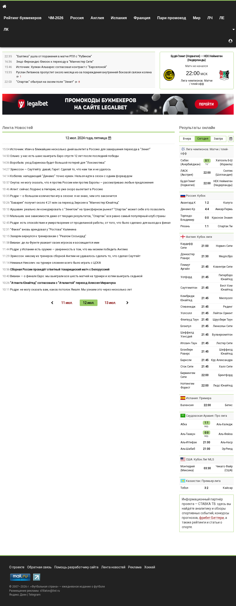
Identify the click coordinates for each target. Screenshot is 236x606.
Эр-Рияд (227, 448)
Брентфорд (225, 375)
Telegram (35, 594)
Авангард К (188, 202)
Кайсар (228, 488)
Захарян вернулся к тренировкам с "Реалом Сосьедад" (48, 236)
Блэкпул (185, 326)
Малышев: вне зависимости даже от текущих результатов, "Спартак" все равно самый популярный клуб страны (87, 216)
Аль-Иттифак (188, 442)
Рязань (185, 226)
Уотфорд (186, 277)
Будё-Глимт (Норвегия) (185, 56)
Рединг (228, 306)
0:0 (207, 217)
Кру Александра (222, 360)
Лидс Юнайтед (223, 385)
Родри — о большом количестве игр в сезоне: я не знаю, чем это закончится (63, 196)
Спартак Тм (225, 226)
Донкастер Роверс (187, 256)
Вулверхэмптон (222, 334)
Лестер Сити (224, 343)
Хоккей (149, 567)
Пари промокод (171, 18)
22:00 (207, 172)
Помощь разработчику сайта (76, 567)
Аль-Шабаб (187, 448)
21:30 (205, 256)
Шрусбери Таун (223, 319)
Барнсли (186, 360)
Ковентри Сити (223, 266)
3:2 (206, 488)
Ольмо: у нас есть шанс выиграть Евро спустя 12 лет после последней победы (64, 156)
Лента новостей (113, 567)
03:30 (207, 468)
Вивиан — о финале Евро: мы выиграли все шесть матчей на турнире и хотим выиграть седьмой (76, 276)
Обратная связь (39, 567)
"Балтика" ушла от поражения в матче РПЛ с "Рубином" (54, 56)
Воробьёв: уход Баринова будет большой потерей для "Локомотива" (58, 162)
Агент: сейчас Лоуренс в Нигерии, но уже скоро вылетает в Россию (56, 189)
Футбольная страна (44, 586)
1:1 (207, 226)
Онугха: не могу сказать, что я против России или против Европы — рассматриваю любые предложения (81, 182)
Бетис (229, 405)
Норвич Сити (224, 246)
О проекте (16, 567)
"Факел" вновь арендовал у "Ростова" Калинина (43, 229)
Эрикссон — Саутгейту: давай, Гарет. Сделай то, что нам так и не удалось (60, 169)
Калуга (228, 202)
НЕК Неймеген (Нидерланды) (223, 183)
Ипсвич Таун (188, 343)
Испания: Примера (198, 398)
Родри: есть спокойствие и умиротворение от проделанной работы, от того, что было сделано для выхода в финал (90, 222)
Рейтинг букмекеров (22, 18)
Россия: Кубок (196, 195)
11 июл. (67, 303)
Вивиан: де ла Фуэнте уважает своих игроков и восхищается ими (54, 242)
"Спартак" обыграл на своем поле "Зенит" (45, 81)
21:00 (205, 246)
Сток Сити (186, 366)
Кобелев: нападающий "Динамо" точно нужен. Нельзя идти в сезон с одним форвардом (71, 176)
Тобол (184, 488)
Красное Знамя (222, 217)
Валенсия (187, 405)
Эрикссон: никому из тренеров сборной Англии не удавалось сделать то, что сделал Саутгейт (75, 256)
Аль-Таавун (187, 434)
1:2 (207, 202)
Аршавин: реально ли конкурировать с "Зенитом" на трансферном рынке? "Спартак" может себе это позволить (87, 209)
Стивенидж (187, 306)
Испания (119, 18)
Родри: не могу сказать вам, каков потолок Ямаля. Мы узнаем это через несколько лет (71, 289)
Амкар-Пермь (224, 209)
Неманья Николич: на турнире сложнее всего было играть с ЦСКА (55, 262)
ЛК (6, 29)
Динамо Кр (187, 209)
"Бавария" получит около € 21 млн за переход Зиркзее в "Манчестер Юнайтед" (64, 202)
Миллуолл (226, 298)
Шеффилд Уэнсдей (187, 334)
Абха (183, 424)
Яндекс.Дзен (18, 594)
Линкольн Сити (223, 326)
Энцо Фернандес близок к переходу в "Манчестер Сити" (55, 61)
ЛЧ (209, 18)
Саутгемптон (188, 287)
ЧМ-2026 (55, 18)
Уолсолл (186, 313)
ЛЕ (221, 18)
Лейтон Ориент (223, 313)
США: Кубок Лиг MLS (200, 459)
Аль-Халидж (224, 424)
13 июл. (110, 303)
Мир (197, 18)
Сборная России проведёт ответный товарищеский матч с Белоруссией (59, 269)
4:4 (207, 209)
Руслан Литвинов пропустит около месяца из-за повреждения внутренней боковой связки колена (84, 72)
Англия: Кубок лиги (199, 237)
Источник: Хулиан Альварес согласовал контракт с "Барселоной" (61, 67)
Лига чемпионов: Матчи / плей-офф (196, 82)
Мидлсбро (226, 256)
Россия (77, 18)
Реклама (135, 567)
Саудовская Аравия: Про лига (206, 415)
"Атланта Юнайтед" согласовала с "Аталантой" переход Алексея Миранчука (63, 283)
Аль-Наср (227, 442)
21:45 (205, 266)
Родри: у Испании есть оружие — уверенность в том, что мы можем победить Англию (69, 249)
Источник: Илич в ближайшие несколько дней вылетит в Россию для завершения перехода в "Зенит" (80, 149)
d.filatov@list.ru (50, 590)
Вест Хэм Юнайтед (226, 287)
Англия (97, 18)
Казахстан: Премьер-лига (203, 481)
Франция (142, 18)
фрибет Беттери (211, 518)
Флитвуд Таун (189, 319)
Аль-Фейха (225, 434)
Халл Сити (226, 366)
